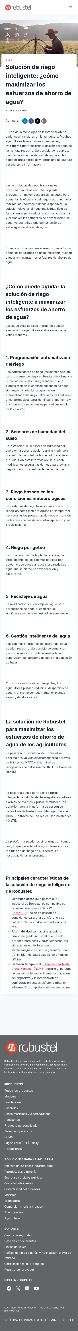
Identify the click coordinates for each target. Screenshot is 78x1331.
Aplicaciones (13, 1149)
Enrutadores (12, 1102)
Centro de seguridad (18, 1235)
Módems (10, 1096)
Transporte (12, 1201)
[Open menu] (70, 7)
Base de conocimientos (20, 1241)
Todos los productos (18, 1090)
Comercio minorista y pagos (23, 1206)
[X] (37, 121)
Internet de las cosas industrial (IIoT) (29, 1166)
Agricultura (12, 1218)
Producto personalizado (21, 1125)
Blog (9, 60)
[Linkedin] (27, 1288)
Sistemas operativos (18, 1131)
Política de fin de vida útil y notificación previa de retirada (37, 1255)
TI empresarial (14, 1212)
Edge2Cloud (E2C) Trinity (21, 1143)
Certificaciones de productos (24, 1264)
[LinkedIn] (25, 121)
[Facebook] (31, 121)
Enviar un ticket (15, 1247)
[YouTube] (36, 1288)
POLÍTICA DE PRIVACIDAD (23, 1320)
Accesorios (12, 1119)
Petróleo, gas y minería (20, 1171)
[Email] (44, 121)
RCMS (8, 1137)
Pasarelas (11, 1108)
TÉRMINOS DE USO (59, 1320)
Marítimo (10, 1195)
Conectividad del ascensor (22, 1189)
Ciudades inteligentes (18, 1183)
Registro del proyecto (19, 1269)
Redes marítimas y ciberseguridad (27, 1114)
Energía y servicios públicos (23, 1177)
